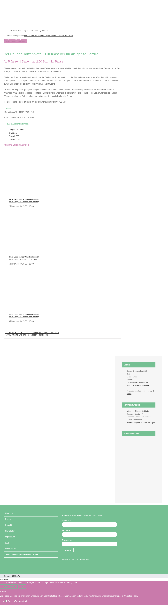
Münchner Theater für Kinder (138, 411)
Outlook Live (14, 139)
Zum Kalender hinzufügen (18, 124)
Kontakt (8, 525)
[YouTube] (67, 566)
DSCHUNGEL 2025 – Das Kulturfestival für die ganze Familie (32, 333)
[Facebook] (63, 566)
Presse (8, 519)
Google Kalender (16, 130)
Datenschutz (10, 548)
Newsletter (10, 531)
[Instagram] (72, 566)
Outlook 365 (14, 136)
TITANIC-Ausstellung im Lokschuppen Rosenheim (26, 335)
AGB (7, 543)
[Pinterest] (76, 566)
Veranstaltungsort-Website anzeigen (141, 423)
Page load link (6, 579)
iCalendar (13, 133)
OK (22, 586)
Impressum (10, 537)
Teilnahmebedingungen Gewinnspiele (21, 554)
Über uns (9, 513)
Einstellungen (9, 586)
